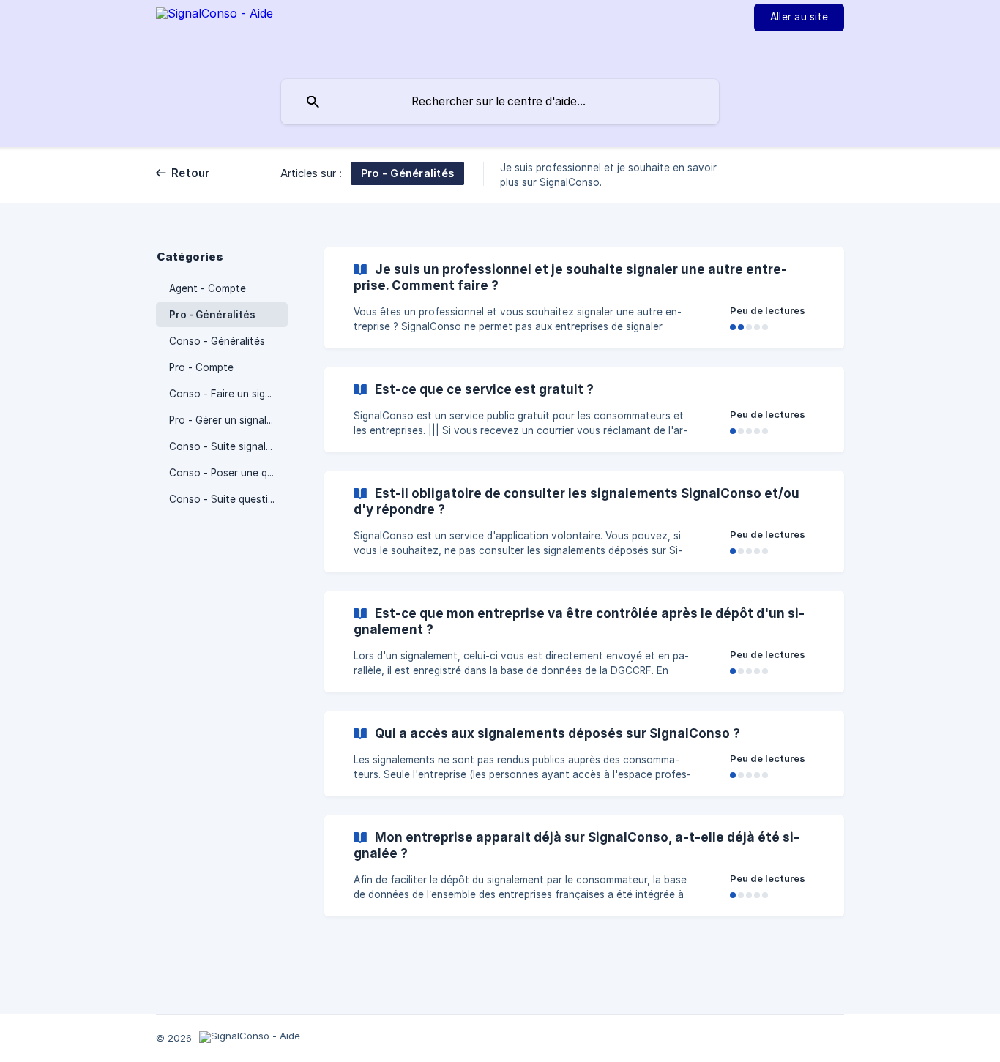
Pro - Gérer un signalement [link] (228, 420)
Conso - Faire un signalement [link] (228, 394)
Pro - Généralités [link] (212, 315)
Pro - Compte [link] (201, 367)
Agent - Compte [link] (207, 288)
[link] (584, 297)
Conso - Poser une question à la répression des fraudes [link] (228, 473)
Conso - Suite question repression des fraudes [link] (228, 499)
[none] (214, 37)
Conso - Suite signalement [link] (228, 446)
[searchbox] (500, 101)
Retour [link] (191, 173)
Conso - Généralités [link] (217, 341)
